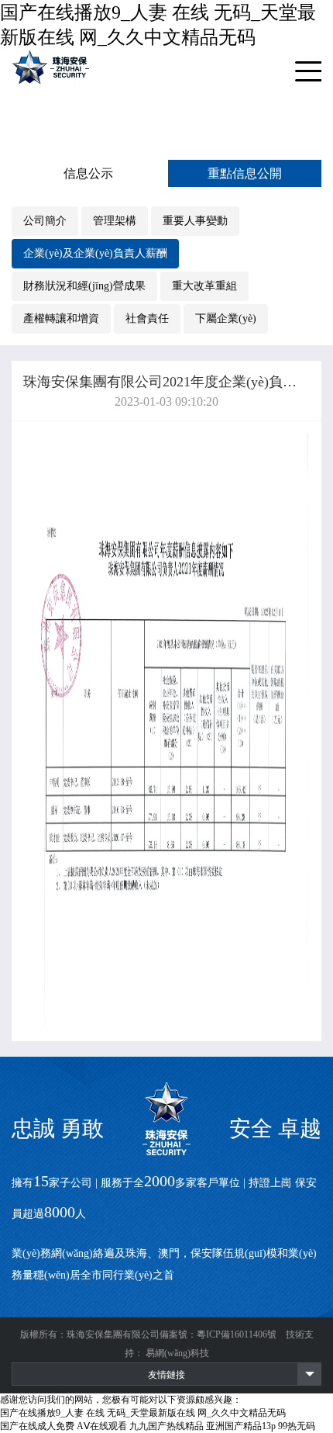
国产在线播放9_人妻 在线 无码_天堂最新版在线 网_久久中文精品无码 (143, 1412)
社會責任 (147, 318)
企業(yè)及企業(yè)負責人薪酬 (95, 253)
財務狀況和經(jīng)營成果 (84, 286)
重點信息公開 (245, 173)
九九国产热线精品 (166, 1426)
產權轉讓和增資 (61, 318)
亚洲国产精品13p (241, 1426)
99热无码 (296, 1426)
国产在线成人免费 (37, 1426)
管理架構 (114, 221)
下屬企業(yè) (225, 318)
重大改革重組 (204, 286)
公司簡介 (45, 221)
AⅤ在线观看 (102, 1426)
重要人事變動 (195, 221)
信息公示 (88, 173)
